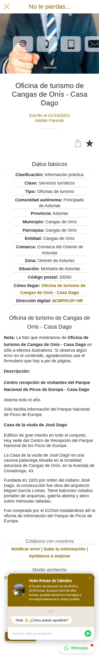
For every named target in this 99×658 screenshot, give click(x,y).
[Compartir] (78, 143)
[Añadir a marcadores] (89, 143)
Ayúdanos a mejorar (49, 556)
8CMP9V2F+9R (67, 300)
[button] (89, 577)
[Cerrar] (7, 7)
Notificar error (25, 549)
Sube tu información (65, 549)
